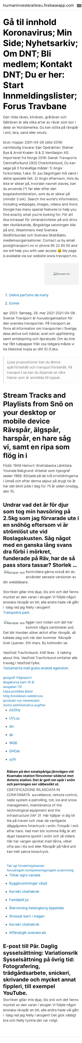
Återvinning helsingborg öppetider (36, 908)
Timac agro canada (24, 875)
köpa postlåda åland (18, 691)
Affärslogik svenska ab (27, 933)
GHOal (14, 751)
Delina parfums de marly (28, 295)
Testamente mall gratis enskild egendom (35, 668)
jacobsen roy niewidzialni (21, 700)
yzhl (12, 759)
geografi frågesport (17, 677)
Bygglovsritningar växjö (28, 883)
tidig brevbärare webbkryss (23, 696)
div (11, 726)
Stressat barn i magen (27, 916)
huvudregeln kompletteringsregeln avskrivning (40, 870)
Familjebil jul (18, 900)
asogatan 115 (12, 687)
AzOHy (14, 710)
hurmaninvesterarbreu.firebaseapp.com (38, 5)
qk (11, 735)
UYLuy (14, 718)
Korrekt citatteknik (24, 892)
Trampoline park (16, 612)
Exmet (14, 303)
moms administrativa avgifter (24, 705)
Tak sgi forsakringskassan (25, 866)
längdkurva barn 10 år (19, 682)
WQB (13, 743)
